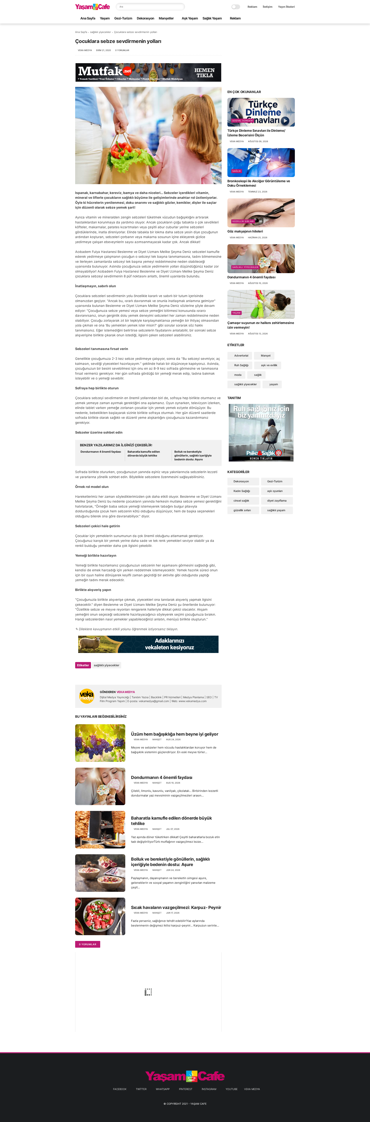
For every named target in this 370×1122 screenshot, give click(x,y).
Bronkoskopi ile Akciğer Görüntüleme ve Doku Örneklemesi (258, 183)
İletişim (267, 6)
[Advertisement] (261, 56)
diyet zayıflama (277, 500)
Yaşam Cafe (198, 1103)
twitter (141, 1089)
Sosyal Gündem (242, 120)
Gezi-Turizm (123, 18)
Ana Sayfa (87, 18)
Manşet (156, 739)
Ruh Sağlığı (241, 365)
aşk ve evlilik (268, 365)
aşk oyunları (275, 491)
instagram (209, 1089)
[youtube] (293, 18)
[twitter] (268, 18)
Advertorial (241, 355)
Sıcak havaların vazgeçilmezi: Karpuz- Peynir (176, 907)
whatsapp (163, 1089)
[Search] (181, 7)
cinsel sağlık (241, 500)
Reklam (252, 6)
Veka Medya (252, 1089)
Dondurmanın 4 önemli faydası (101, 451)
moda (237, 374)
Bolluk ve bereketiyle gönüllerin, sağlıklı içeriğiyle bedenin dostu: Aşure (193, 455)
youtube (232, 1089)
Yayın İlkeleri (286, 6)
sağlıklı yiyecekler (100, 32)
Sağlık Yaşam (212, 18)
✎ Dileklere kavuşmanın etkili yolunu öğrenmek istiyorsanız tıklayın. (126, 629)
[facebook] (262, 18)
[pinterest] (280, 18)
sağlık (236, 171)
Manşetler (166, 18)
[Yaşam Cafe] (92, 9)
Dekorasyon (145, 18)
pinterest (185, 1089)
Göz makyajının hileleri (245, 231)
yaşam (236, 312)
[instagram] (286, 18)
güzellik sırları (243, 221)
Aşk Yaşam (190, 18)
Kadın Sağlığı (242, 491)
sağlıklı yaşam (276, 510)
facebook (119, 1089)
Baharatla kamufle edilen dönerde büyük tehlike (144, 453)
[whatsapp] (274, 18)
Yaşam (105, 18)
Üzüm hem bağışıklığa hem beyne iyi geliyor (174, 734)
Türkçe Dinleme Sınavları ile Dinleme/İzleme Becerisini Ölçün (256, 133)
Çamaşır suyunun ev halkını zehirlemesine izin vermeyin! (260, 325)
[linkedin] (109, 675)
